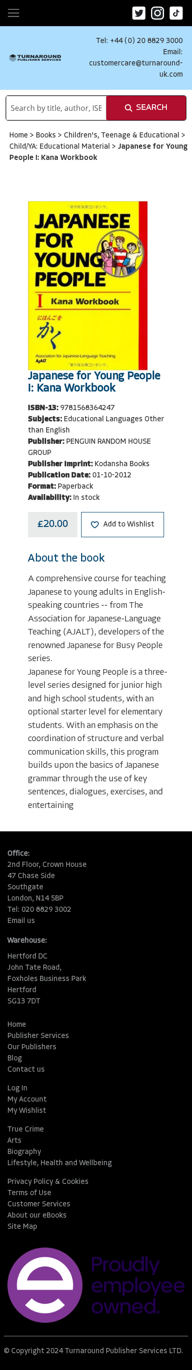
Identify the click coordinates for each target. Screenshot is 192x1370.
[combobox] (56, 108)
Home (19, 135)
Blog (14, 1058)
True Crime (25, 1129)
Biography (24, 1152)
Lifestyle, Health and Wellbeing (59, 1163)
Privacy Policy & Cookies (48, 1182)
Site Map (22, 1227)
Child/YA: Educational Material (60, 147)
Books (47, 135)
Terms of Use (29, 1193)
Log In (17, 1088)
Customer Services (38, 1204)
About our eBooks (37, 1215)
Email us (21, 921)
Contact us (26, 1070)
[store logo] (35, 58)
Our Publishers (31, 1047)
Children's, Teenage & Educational (122, 135)
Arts (14, 1141)
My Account (27, 1099)
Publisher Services (38, 1036)
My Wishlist (26, 1111)
